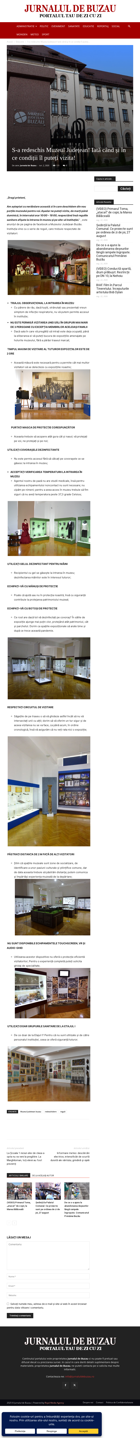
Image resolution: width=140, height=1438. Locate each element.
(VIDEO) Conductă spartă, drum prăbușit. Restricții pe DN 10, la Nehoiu (113, 272)
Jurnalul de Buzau (28, 165)
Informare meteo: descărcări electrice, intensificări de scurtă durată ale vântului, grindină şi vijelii (70, 1157)
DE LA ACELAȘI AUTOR (43, 1175)
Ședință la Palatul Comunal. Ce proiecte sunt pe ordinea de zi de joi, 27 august (114, 230)
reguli (62, 1111)
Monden (22, 34)
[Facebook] (32, 185)
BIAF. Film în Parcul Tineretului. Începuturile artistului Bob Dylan (112, 288)
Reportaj (103, 26)
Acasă (10, 41)
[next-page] (14, 1223)
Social (116, 26)
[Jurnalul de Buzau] (70, 11)
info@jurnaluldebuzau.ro (79, 1376)
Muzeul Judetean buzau (30, 1111)
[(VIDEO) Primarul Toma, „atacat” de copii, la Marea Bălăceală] (19, 1191)
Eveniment (58, 26)
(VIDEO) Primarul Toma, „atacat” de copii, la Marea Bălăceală (19, 1206)
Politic (44, 26)
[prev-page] (9, 1223)
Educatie (88, 26)
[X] (40, 185)
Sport (45, 34)
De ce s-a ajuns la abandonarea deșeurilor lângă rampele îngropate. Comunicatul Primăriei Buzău (76, 1209)
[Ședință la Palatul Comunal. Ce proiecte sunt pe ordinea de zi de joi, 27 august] (48, 1191)
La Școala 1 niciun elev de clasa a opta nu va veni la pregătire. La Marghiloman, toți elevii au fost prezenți (25, 1158)
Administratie (25, 26)
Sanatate (74, 26)
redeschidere (51, 1111)
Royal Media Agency (54, 1402)
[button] (129, 26)
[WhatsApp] (55, 185)
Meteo (35, 34)
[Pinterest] (48, 185)
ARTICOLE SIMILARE (18, 1175)
